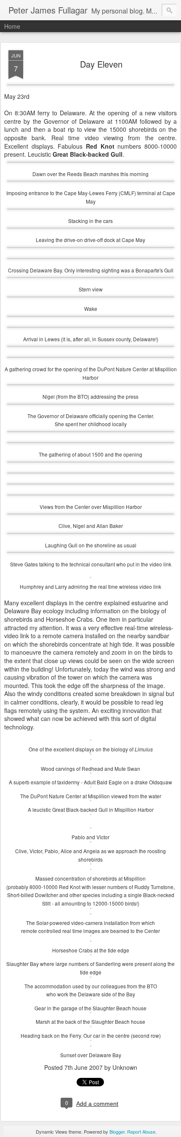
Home (12, 26)
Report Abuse (141, 1131)
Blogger (117, 1131)
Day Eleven (101, 64)
